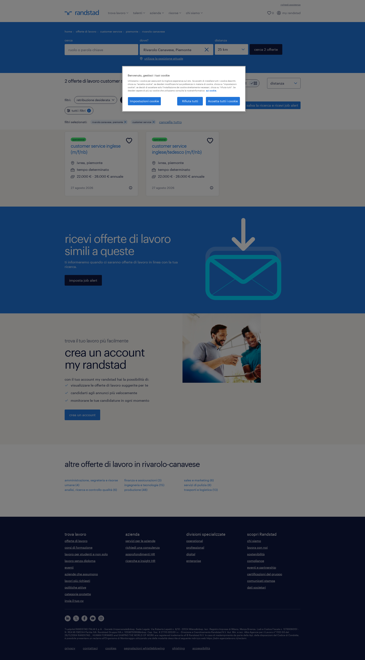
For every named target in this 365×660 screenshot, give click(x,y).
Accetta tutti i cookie (223, 101)
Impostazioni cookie (144, 101)
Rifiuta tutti (190, 101)
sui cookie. (211, 90)
